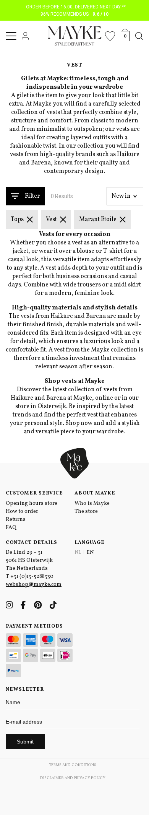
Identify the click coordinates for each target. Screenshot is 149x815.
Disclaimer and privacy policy (72, 778)
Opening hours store (31, 503)
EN (90, 552)
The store (86, 511)
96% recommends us (74, 14)
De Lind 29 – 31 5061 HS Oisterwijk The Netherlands (29, 560)
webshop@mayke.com (34, 584)
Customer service (34, 493)
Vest (51, 219)
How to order (22, 511)
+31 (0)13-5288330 (31, 576)
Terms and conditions (72, 765)
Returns (16, 519)
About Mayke (94, 493)
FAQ (11, 527)
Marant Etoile (98, 219)
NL (77, 552)
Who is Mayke (92, 503)
